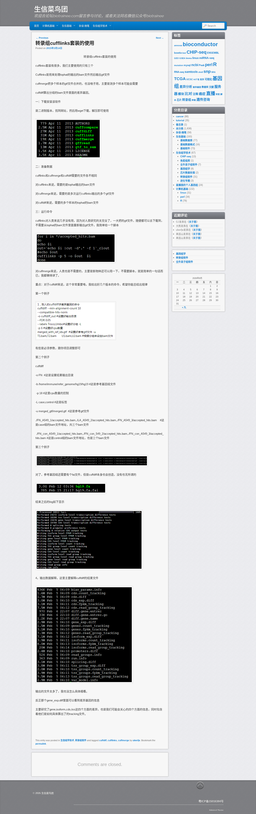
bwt (184, 53)
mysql (187, 65)
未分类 (179, 128)
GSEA (182, 58)
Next (160, 38)
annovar (178, 45)
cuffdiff (103, 740)
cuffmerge (123, 740)
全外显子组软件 (188, 164)
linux (195, 57)
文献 (211, 87)
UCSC (189, 79)
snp (207, 71)
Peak (201, 65)
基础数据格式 (187, 144)
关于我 (192, 221)
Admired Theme (216, 810)
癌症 (202, 94)
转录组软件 (80, 740)
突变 (218, 94)
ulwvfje (136, 740)
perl (209, 64)
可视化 (208, 79)
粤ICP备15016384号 (211, 801)
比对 (188, 94)
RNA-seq (179, 72)
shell (200, 72)
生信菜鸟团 (51, 9)
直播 (210, 93)
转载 (194, 100)
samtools (191, 71)
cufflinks (112, 740)
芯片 (179, 100)
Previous (42, 38)
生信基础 (66, 26)
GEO (176, 58)
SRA (213, 72)
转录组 (186, 99)
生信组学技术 (99, 26)
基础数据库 (186, 140)
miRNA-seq (206, 57)
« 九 (184, 307)
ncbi (194, 65)
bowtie (178, 52)
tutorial (180, 120)
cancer (180, 116)
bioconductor (200, 44)
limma (189, 58)
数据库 (205, 87)
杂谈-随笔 (84, 25)
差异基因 (197, 87)
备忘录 (179, 124)
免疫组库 (185, 160)
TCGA (180, 78)
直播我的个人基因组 (187, 185)
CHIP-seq (197, 52)
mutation (178, 65)
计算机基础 (48, 26)
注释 (195, 94)
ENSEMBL (213, 52)
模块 (181, 94)
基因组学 (185, 168)
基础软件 (185, 148)
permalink (40, 743)
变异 (202, 79)
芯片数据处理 (187, 172)
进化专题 (185, 180)
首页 (36, 25)
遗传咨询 (203, 100)
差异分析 (186, 87)
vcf (195, 79)
